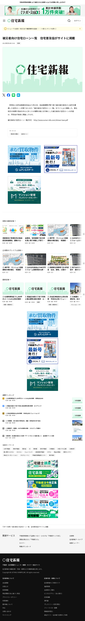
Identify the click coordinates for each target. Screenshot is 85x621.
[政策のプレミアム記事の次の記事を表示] (84, 263)
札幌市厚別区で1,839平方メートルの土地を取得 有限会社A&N (12, 299)
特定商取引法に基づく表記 (11, 593)
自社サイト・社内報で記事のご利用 (55, 615)
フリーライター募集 (50, 608)
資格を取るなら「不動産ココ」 (29, 539)
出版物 (72, 536)
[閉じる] (80, 29)
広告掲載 (47, 597)
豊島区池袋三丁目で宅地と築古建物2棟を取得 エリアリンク (35, 299)
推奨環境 (47, 586)
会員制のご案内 (49, 590)
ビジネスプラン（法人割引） (53, 593)
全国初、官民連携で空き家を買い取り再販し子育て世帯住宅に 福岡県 (35, 240)
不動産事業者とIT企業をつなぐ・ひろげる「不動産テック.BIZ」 (40, 536)
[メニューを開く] (4, 20)
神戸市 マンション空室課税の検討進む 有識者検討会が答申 (57, 240)
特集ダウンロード (25, 546)
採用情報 (5, 590)
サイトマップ (6, 615)
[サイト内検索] (69, 21)
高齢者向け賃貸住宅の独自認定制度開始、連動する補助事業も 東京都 (12, 240)
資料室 (46, 601)
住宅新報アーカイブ (76, 539)
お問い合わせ (6, 611)
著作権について (7, 604)
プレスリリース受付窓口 (52, 604)
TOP (3, 526)
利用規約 (5, 601)
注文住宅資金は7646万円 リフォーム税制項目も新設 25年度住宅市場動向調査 (36, 269)
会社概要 (5, 583)
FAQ (3, 608)
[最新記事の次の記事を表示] (84, 294)
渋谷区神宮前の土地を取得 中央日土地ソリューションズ (57, 299)
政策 (8, 526)
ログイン (77, 20)
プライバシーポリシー (9, 597)
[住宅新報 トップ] (15, 20)
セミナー (22, 543)
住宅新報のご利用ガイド (52, 583)
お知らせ (5, 586)
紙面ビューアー (75, 543)
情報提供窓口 (48, 611)
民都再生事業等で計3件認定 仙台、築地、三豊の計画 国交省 (58, 269)
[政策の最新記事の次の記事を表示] (84, 234)
